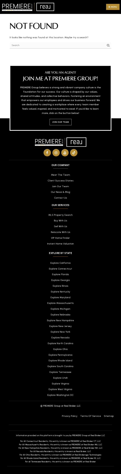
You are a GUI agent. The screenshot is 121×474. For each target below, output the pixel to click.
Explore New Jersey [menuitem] (60, 326)
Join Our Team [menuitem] (60, 186)
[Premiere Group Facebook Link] (47, 152)
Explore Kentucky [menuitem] (60, 291)
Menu (113, 7)
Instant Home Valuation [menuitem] (60, 243)
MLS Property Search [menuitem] (60, 215)
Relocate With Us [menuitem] (60, 232)
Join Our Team (60, 122)
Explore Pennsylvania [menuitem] (60, 354)
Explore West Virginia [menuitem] (60, 389)
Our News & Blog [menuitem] (60, 192)
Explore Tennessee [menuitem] (60, 372)
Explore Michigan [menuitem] (60, 308)
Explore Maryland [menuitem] (60, 297)
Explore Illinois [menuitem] (60, 285)
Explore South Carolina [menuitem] (60, 366)
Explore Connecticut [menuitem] (60, 268)
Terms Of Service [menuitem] (90, 416)
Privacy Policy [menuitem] (69, 416)
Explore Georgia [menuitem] (60, 280)
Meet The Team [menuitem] (60, 174)
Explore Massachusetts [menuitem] (60, 303)
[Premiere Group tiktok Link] (73, 152)
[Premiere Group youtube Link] (65, 152)
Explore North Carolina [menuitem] (60, 343)
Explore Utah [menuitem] (60, 377)
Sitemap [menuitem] (109, 416)
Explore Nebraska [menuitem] (60, 314)
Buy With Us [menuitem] (60, 220)
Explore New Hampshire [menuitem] (60, 320)
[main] (60, 28)
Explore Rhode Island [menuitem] (60, 360)
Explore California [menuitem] (60, 263)
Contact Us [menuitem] (60, 197)
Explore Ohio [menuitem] (60, 349)
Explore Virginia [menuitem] (60, 383)
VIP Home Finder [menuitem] (60, 237)
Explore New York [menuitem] (60, 331)
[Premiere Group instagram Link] (56, 152)
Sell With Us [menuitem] (60, 226)
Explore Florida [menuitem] (60, 274)
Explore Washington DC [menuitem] (60, 395)
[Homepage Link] (28, 6)
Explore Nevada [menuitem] (60, 337)
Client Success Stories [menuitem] (60, 180)
